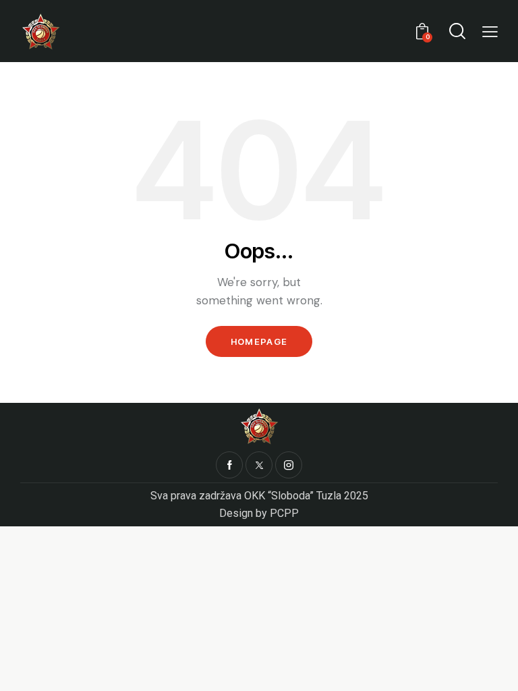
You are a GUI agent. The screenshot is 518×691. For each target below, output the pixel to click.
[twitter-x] (259, 464)
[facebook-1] (229, 464)
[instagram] (288, 464)
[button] (490, 31)
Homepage (259, 341)
